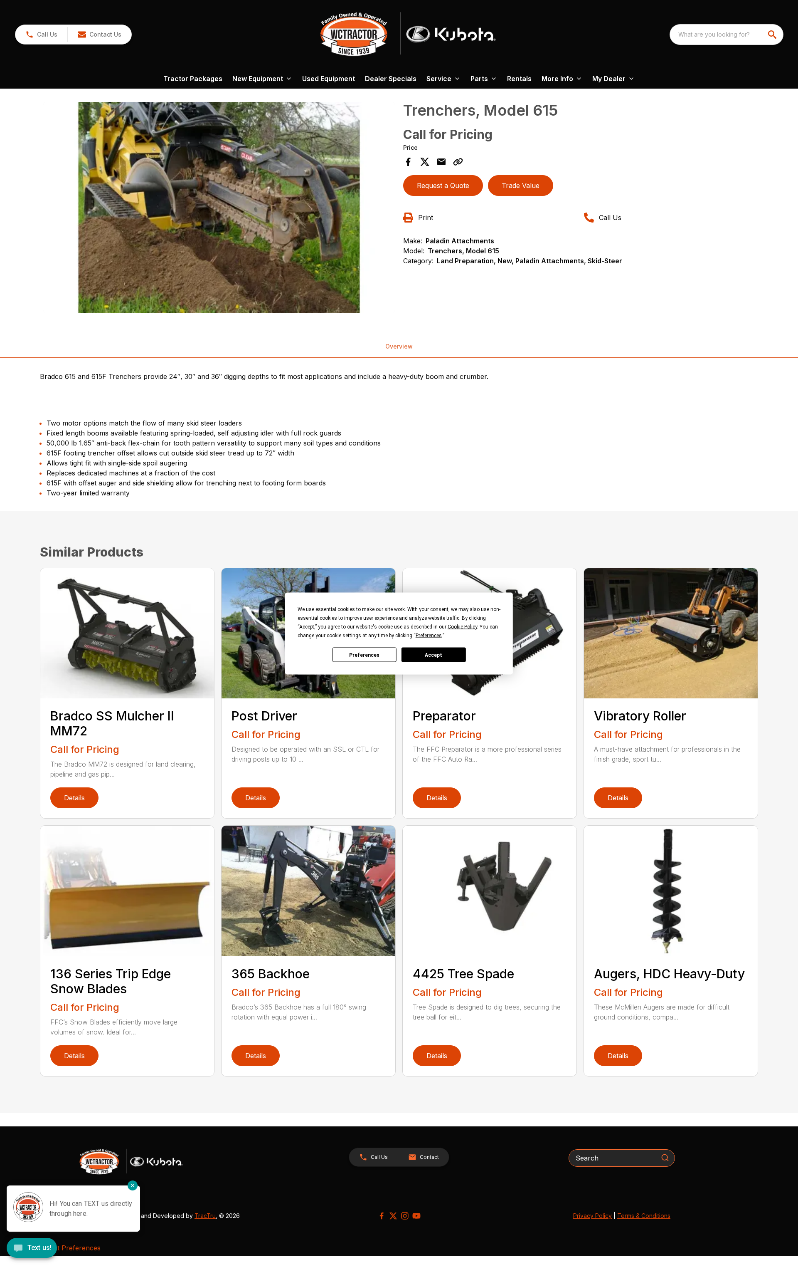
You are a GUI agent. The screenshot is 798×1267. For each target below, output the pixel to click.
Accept (433, 655)
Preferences (364, 655)
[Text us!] (32, 1249)
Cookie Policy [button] (462, 627)
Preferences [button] (429, 635)
